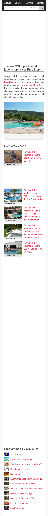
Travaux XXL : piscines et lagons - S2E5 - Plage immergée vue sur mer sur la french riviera (32, 215)
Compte (40, 2)
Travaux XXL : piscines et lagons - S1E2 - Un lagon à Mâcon (32, 156)
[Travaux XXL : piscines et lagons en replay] (24, 118)
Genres (29, 2)
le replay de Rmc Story (32, 84)
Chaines (18, 2)
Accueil (7, 2)
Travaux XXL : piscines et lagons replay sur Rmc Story (22, 67)
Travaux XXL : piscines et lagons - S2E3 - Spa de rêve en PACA (33, 247)
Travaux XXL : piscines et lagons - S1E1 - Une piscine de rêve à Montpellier (33, 194)
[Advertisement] (24, 36)
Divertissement (11, 81)
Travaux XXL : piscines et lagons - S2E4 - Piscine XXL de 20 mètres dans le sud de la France (33, 231)
